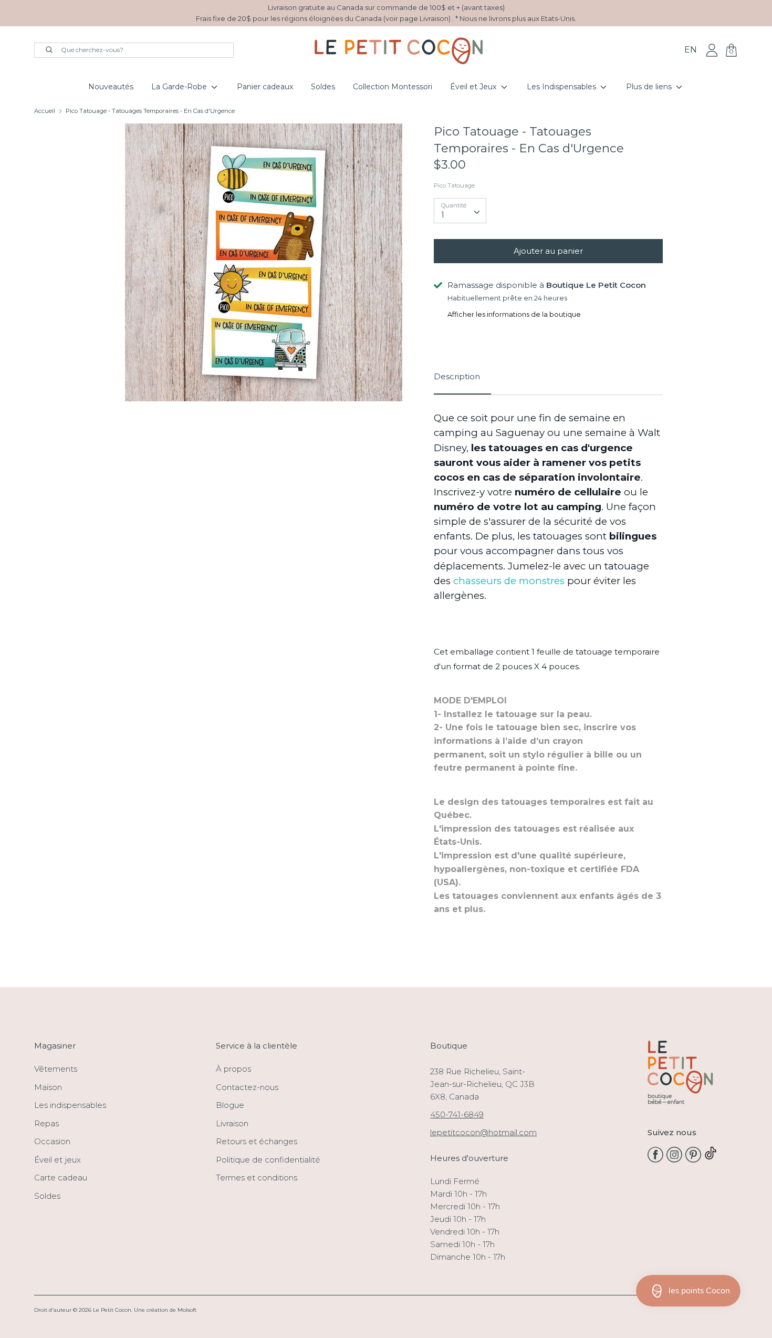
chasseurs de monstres (509, 581)
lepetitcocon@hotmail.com (483, 1132)
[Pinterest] (693, 1160)
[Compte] (711, 50)
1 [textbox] (442, 215)
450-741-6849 (457, 1114)
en (690, 50)
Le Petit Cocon (112, 1309)
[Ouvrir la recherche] (44, 48)
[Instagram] (674, 1160)
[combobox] (460, 210)
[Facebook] (655, 1160)
